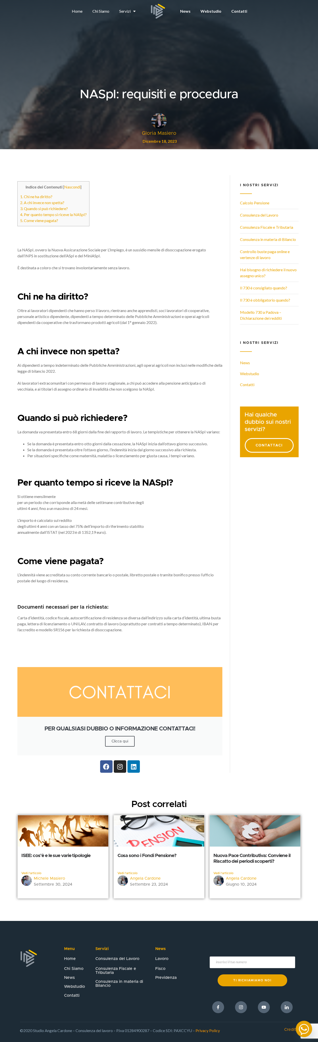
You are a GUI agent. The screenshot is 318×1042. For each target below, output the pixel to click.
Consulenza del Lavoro (259, 215)
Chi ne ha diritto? (36, 196)
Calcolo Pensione (254, 202)
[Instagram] (120, 766)
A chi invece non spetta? (42, 202)
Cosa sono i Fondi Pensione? (147, 855)
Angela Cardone (145, 878)
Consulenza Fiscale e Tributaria (266, 227)
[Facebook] (106, 766)
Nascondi (72, 186)
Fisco (160, 969)
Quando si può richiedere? (44, 208)
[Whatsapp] (304, 1029)
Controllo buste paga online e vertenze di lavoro (265, 254)
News (185, 11)
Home (77, 11)
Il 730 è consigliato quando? (263, 287)
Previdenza (166, 978)
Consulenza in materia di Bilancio (268, 239)
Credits (291, 1030)
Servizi (125, 11)
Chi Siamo (100, 11)
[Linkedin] (133, 766)
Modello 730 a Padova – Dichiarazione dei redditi (261, 315)
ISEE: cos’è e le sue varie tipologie (55, 855)
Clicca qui (120, 741)
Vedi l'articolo (31, 873)
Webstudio (210, 11)
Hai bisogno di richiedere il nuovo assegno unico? (268, 272)
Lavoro (161, 959)
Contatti (239, 11)
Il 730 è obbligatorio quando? (265, 300)
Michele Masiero (49, 878)
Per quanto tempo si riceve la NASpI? (53, 214)
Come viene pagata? (39, 220)
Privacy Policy (208, 1030)
